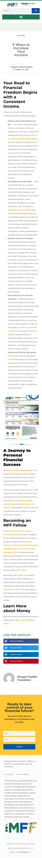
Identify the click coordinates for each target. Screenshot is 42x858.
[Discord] (25, 852)
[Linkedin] (12, 852)
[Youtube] (22, 852)
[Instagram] (17, 852)
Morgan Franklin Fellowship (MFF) (19, 470)
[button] (21, 16)
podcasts (7, 504)
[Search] (36, 10)
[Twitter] (19, 852)
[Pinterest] (27, 852)
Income (21, 35)
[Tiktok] (30, 852)
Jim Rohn (11, 356)
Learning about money (12, 535)
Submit (19, 747)
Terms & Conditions (23, 774)
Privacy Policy (8, 774)
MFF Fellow (21, 570)
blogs (13, 504)
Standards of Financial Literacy (19, 531)
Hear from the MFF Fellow (13, 589)
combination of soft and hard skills (22, 210)
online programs (25, 500)
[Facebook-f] (14, 852)
